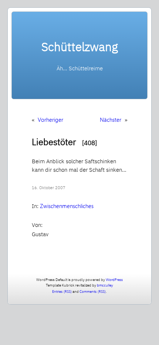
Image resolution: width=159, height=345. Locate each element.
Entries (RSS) (62, 291)
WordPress (114, 279)
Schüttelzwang (79, 46)
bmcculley (105, 285)
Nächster (110, 119)
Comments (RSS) (93, 291)
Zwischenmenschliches (67, 206)
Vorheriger (50, 119)
